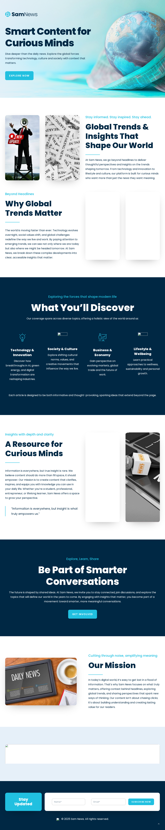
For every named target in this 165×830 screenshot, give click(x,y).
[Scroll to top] (158, 823)
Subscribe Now (141, 801)
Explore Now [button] (19, 75)
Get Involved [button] (82, 614)
